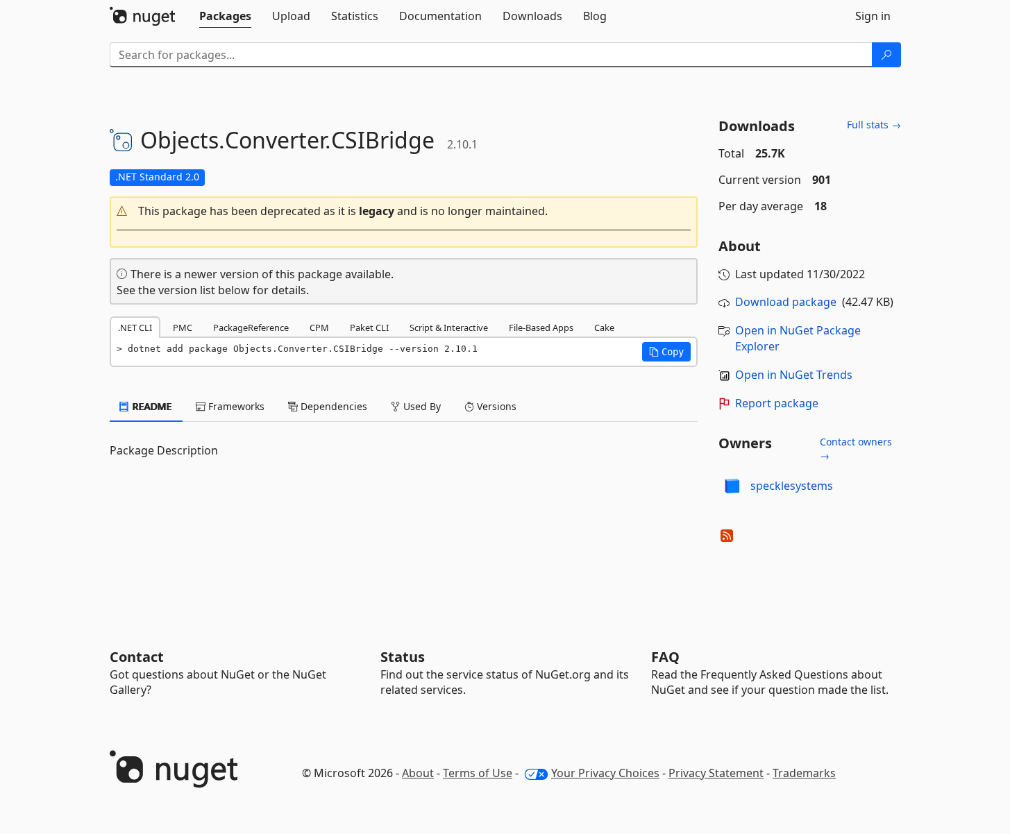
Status (402, 656)
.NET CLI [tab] (135, 327)
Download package (785, 301)
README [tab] (151, 406)
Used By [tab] (421, 406)
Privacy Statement (716, 773)
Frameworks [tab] (234, 406)
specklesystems (791, 485)
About (418, 773)
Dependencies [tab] (332, 406)
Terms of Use (477, 773)
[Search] (886, 54)
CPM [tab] (319, 327)
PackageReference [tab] (251, 327)
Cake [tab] (604, 327)
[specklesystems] (732, 485)
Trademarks (804, 773)
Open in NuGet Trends (793, 374)
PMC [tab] (182, 327)
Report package (776, 403)
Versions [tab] (495, 406)
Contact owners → (856, 448)
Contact (137, 656)
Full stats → (874, 124)
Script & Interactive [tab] (449, 327)
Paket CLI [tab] (369, 327)
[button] (404, 211)
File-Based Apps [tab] (541, 327)
